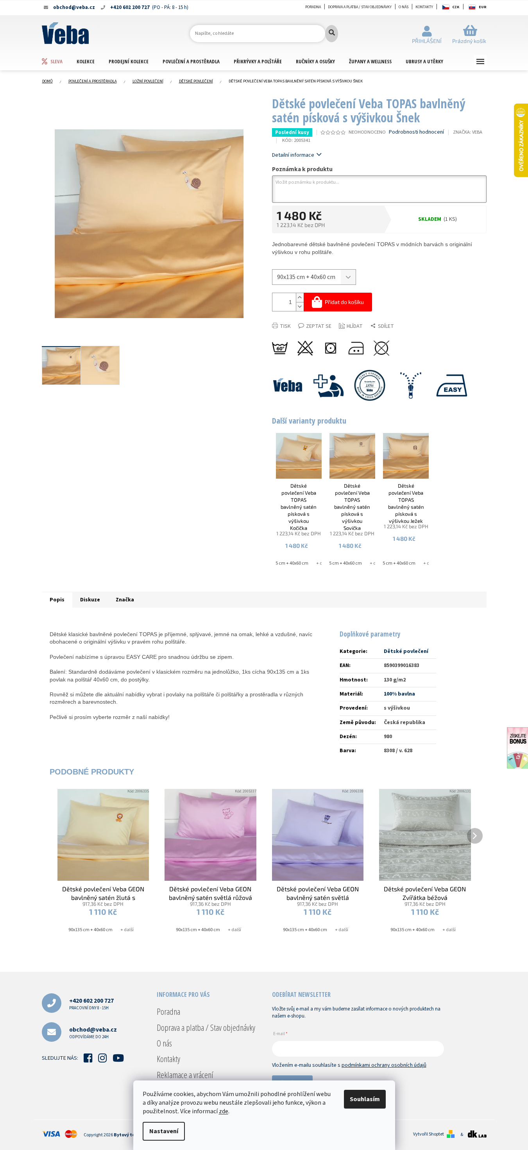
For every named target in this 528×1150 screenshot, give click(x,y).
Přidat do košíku (344, 302)
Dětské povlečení (406, 651)
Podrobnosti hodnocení (416, 132)
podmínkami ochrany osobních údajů (384, 1065)
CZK (455, 7)
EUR (483, 7)
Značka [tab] (125, 600)
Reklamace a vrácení (185, 1074)
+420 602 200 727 (91, 1003)
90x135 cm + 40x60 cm (286, 563)
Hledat (331, 33)
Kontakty (424, 7)
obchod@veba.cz (93, 1032)
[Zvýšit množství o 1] (300, 297)
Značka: (467, 132)
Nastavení (163, 1131)
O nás (403, 7)
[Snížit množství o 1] (300, 306)
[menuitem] (59, 61)
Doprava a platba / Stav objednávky (360, 7)
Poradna (313, 7)
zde (223, 1111)
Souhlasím (365, 1099)
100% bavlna (399, 694)
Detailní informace (293, 155)
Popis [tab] (57, 600)
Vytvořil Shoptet (428, 1134)
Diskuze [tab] (90, 600)
